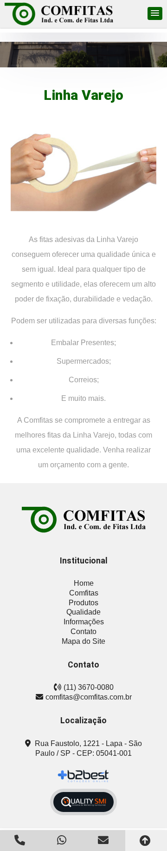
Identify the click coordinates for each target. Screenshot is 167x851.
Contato (83, 631)
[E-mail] (104, 840)
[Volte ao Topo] (146, 840)
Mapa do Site (83, 641)
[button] (155, 13)
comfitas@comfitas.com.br (88, 697)
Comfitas (83, 593)
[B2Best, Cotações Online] (84, 776)
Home (84, 583)
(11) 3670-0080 (89, 687)
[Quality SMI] (83, 802)
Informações (84, 622)
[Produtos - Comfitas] (59, 14)
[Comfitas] (83, 519)
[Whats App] (63, 840)
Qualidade (83, 612)
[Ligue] (21, 840)
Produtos (83, 603)
